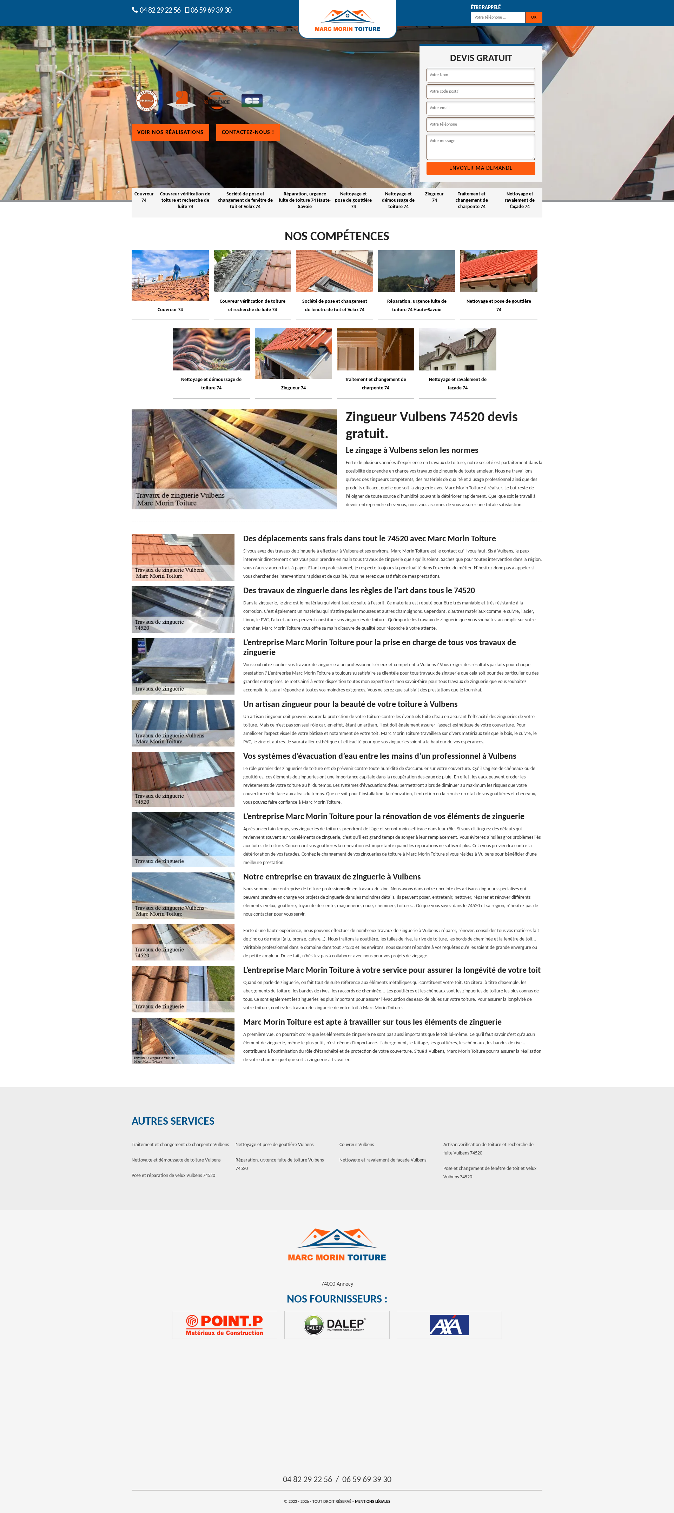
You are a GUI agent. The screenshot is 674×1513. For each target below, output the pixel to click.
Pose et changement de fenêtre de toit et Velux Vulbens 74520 (489, 1173)
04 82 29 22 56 (159, 11)
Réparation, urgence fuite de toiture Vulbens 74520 (280, 1164)
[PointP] (224, 1325)
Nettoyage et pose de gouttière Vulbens (274, 1144)
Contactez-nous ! (248, 132)
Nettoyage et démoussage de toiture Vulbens (176, 1160)
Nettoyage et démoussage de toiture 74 (398, 200)
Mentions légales (372, 1502)
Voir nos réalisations (170, 132)
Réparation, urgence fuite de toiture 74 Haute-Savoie (305, 200)
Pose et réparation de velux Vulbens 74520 (173, 1175)
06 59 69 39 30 (211, 11)
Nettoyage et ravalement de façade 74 (520, 200)
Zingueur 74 (434, 197)
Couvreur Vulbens (356, 1144)
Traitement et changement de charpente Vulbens (180, 1144)
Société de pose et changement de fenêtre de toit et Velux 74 (245, 200)
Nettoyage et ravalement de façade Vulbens (382, 1160)
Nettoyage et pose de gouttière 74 (353, 200)
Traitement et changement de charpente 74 (472, 200)
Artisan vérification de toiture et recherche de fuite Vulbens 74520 (488, 1149)
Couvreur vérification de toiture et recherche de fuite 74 (185, 200)
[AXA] (449, 1325)
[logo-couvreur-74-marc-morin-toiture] (337, 1245)
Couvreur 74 (144, 197)
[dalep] (337, 1325)
